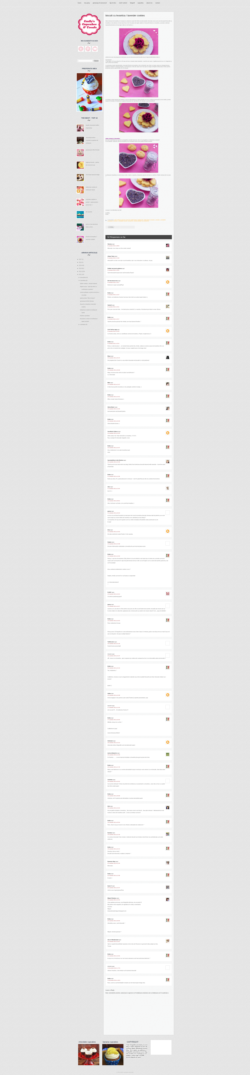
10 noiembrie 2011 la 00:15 (114, 357)
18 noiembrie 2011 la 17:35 (114, 767)
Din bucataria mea (113, 280)
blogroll (132, 3)
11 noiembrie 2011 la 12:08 (114, 476)
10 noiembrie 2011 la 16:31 (114, 396)
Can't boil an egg (112, 329)
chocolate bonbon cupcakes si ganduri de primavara (92, 140)
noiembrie (83, 280)
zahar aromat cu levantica (141, 221)
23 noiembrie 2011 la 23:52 (114, 899)
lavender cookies (112, 221)
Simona (110, 244)
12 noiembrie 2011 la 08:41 (114, 500)
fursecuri (140, 219)
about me (149, 3)
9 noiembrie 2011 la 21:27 (113, 294)
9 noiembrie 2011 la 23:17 (113, 319)
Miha (109, 382)
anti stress (117, 219)
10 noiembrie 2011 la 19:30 (114, 408)
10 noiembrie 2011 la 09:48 (114, 370)
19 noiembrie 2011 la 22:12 (114, 848)
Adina (109, 693)
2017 (80, 259)
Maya (109, 356)
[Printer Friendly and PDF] (111, 227)
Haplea (109, 542)
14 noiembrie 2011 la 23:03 (114, 620)
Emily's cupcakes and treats (126, 1072)
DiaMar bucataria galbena (115, 268)
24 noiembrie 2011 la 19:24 (114, 955)
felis (109, 806)
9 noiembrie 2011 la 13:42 (113, 258)
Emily (109, 293)
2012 (80, 271)
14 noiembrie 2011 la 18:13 (114, 594)
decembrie (83, 277)
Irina (109, 530)
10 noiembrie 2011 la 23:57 (114, 447)
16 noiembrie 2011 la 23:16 (114, 668)
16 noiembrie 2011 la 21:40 (114, 643)
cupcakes (140, 3)
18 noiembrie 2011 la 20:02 (114, 781)
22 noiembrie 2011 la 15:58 (114, 875)
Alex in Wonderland (113, 939)
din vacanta (89, 212)
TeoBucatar (111, 642)
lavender (163, 219)
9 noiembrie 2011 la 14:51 (113, 270)
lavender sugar (122, 221)
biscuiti (123, 219)
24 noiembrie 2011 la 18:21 (114, 941)
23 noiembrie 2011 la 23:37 (114, 887)
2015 (80, 262)
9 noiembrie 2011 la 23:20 (113, 331)
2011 (80, 274)
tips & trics (113, 3)
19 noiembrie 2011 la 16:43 (114, 808)
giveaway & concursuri (100, 3)
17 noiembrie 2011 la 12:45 (114, 707)
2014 (80, 265)
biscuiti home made (131, 219)
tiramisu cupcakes (85, 315)
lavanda (157, 219)
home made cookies (149, 219)
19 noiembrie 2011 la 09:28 (114, 795)
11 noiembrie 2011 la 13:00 (114, 488)
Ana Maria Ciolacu (113, 431)
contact (157, 3)
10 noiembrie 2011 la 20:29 (114, 421)
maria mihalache (112, 753)
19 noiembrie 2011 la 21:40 (114, 834)
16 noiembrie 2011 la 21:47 (114, 655)
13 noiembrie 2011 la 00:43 (114, 513)
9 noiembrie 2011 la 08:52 (113, 245)
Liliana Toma (111, 256)
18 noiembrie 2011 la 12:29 (114, 754)
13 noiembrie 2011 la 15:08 (114, 543)
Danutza (110, 833)
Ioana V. (110, 886)
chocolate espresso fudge (93, 174)
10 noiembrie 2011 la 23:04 (114, 433)
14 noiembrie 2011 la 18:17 (114, 606)
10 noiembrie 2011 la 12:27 (114, 384)
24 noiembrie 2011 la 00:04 (114, 920)
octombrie (83, 324)
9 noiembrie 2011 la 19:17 (113, 282)
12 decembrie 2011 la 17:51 (114, 968)
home (79, 3)
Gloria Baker (111, 407)
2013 (80, 268)
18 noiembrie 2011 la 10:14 (114, 742)
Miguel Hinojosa (112, 898)
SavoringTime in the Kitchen (115, 460)
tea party (87, 3)
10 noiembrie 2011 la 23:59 (114, 462)
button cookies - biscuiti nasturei (88, 283)
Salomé (110, 305)
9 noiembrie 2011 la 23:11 (113, 306)
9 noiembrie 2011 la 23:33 (113, 343)
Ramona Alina (111, 861)
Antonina (110, 779)
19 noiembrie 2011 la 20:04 (114, 822)
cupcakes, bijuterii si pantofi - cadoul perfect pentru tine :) (92, 202)
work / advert (123, 3)
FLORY (109, 592)
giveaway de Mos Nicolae (93, 150)
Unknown (110, 741)
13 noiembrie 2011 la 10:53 (114, 531)
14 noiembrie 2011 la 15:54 (114, 556)
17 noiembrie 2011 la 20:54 (114, 719)
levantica (130, 221)
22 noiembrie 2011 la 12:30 (114, 863)
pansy (109, 511)
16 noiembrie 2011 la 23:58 (114, 695)
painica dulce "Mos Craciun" (87, 298)
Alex (109, 487)
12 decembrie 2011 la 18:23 (114, 980)
